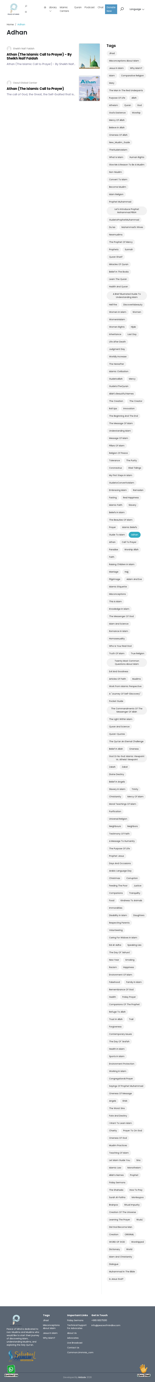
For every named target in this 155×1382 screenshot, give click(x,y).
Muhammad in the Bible (122, 1271)
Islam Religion (116, 194)
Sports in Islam (116, 1056)
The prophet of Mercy (121, 242)
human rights (137, 157)
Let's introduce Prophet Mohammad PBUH (127, 211)
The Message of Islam (121, 423)
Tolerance (114, 460)
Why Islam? (136, 68)
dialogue (113, 1264)
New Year (114, 959)
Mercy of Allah (117, 120)
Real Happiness (131, 497)
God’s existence (117, 112)
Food (111, 900)
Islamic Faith (115, 505)
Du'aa (112, 227)
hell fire (113, 304)
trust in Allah (116, 1019)
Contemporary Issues (120, 1034)
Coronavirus (115, 467)
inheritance (115, 334)
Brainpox (113, 1204)
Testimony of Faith (119, 833)
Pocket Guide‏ (116, 701)
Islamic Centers (64, 9)
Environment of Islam (120, 974)
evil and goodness (118, 671)
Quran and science (119, 726)
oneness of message (120, 1093)
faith (111, 556)
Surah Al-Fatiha (117, 1197)
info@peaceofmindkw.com (105, 1325)
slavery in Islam (117, 789)
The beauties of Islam (120, 519)
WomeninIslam (117, 319)
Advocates (73, 1337)
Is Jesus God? (116, 1279)
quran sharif (115, 256)
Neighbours (115, 826)
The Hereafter (116, 363)
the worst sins (117, 1108)
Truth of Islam (116, 653)
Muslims (136, 678)
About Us (72, 1333)
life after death (117, 341)
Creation (113, 1234)
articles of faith (117, 678)
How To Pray (136, 1189)
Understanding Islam (120, 430)
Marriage (113, 571)
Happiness (128, 967)
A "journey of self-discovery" (124, 693)
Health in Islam (117, 1048)
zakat (125, 766)
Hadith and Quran (118, 286)
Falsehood (114, 982)
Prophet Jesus (116, 855)
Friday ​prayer (129, 996)
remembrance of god (121, 989)
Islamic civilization (118, 371)
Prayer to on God (132, 1130)
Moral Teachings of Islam (122, 804)
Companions (116, 893)
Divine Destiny (116, 774)
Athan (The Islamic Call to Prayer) (35, 88)
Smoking (129, 959)
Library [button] (53, 7)
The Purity (131, 460)
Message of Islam (118, 438)
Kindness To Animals (131, 900)
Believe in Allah (117, 127)
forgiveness (115, 1026)
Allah (134, 97)
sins (138, 1160)
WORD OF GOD (117, 1241)
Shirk (124, 1100)
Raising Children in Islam (121, 564)
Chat (101, 7)
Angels (112, 1100)
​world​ (129, 1249)
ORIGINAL (129, 1234)
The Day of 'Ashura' (119, 952)
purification (115, 811)
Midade (82, 1377)
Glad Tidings (134, 467)
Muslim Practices (118, 1145)
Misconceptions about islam (124, 60)
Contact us (73, 1347)
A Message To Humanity (122, 841)
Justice (137, 885)
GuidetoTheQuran (118, 386)
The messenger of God (121, 616)
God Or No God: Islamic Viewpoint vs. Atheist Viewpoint (126, 758)
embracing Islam (118, 490)
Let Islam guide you (119, 1160)
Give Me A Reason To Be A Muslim (126, 164)
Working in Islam (117, 1071)
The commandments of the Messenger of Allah (126, 710)
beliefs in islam (117, 512)
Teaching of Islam (119, 1152)
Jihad (112, 53)
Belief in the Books (119, 271)
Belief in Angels (117, 781)
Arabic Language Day (120, 870)
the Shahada (116, 1189)
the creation (116, 401)
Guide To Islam (117, 534)
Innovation (129, 408)
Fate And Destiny (118, 1115)
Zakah (112, 766)
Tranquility (134, 893)
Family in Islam (134, 982)
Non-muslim (115, 172)
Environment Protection (121, 1063)
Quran (78, 7)
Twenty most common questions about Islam (127, 662)
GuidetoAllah (116, 378)
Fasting (113, 497)
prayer (112, 527)
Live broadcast (74, 1342)
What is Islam (116, 157)
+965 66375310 (99, 1320)
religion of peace (118, 453)
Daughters (138, 915)
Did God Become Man (120, 1227)
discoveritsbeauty (132, 304)
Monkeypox (138, 1197)
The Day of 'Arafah (119, 1041)
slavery (132, 505)
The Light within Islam (120, 719)
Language (135, 9)
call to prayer (129, 542)
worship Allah (131, 549)
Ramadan (138, 490)
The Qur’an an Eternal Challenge (126, 741)
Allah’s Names (116, 1175)
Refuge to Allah (117, 1011)
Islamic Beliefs (129, 527)
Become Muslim (117, 186)
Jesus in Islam (116, 68)
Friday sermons (117, 1182)
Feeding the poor (118, 885)
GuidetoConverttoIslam (121, 482)
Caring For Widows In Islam (123, 937)
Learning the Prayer (119, 1219)
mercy (132, 378)
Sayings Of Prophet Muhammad (126, 1086)
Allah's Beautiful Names (121, 393)
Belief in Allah (116, 748)
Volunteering (116, 930)
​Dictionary (114, 1249)
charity (113, 1130)
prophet (134, 1175)
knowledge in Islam (119, 608)
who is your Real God (120, 646)
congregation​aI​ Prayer (121, 1078)
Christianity (115, 796)
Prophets (114, 249)
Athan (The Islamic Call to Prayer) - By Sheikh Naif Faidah (39, 56)
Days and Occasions (120, 863)
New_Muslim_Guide (119, 142)
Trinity (135, 789)
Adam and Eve (134, 579)
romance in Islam (118, 631)
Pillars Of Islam (116, 445)
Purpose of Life (117, 97)
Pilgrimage (114, 579)
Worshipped (137, 1241)
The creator (135, 401)
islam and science (119, 623)
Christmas (114, 878)
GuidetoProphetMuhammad (124, 219)
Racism (113, 967)
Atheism (113, 105)
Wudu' (139, 1219)
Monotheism (134, 1167)
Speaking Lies (134, 945)
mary (111, 83)
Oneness (134, 748)
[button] (26, 12)
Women (137, 312)
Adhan (134, 534)
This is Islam (115, 601)
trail (131, 1019)
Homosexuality (117, 638)
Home (10, 24)
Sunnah (129, 249)
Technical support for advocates (77, 1327)
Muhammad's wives (132, 227)
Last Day (132, 334)
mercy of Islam (135, 796)
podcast (90, 7)
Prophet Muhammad (120, 201)
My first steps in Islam (120, 475)
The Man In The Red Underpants (126, 90)
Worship (136, 112)
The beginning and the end (123, 415)
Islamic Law (115, 1167)
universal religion (118, 818)
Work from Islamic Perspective (125, 686)
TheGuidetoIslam (118, 149)
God (139, 105)
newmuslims (115, 234)
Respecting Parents (119, 922)
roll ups (113, 408)
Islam (112, 75)
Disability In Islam (118, 915)
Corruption (132, 878)
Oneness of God (118, 1137)
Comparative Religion (132, 75)
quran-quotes (117, 734)
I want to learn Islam (120, 1123)
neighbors (132, 826)
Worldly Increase (118, 356)
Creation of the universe (122, 1212)
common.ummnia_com (80, 1352)
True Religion (137, 653)
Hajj (126, 571)
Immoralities (115, 907)
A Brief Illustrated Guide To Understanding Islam (127, 295)
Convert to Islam (118, 179)
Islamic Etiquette (118, 586)
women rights (117, 326)
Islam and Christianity (120, 1256)
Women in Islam (117, 312)
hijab (133, 326)
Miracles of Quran (118, 264)
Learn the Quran (118, 279)
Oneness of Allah (118, 134)
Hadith (112, 996)
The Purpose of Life (119, 848)
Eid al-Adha (115, 945)
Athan (112, 542)
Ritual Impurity (132, 1204)
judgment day (117, 349)
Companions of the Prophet (124, 1004)
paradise (113, 549)
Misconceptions (117, 594)
